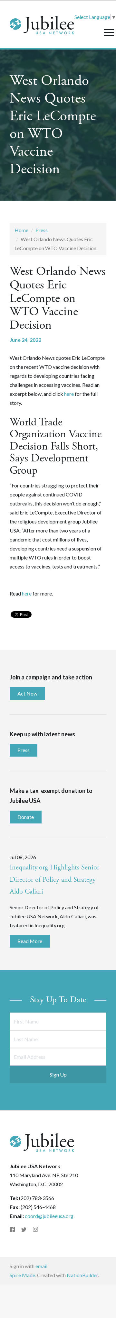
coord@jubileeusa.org (49, 1216)
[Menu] (108, 32)
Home (21, 230)
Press (41, 230)
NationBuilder (82, 1275)
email (41, 1266)
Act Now (27, 693)
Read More (29, 941)
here (69, 394)
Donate (25, 817)
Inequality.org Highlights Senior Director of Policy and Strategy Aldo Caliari (54, 879)
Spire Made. (23, 1275)
